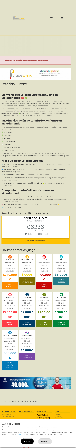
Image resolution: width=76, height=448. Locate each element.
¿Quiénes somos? (7, 414)
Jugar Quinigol (61, 281)
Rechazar (45, 441)
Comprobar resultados (36, 241)
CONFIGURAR (21, 434)
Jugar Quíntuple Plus (27, 281)
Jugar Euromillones (27, 323)
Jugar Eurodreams (27, 356)
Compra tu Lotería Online (12, 207)
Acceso (55, 18)
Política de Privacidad (61, 418)
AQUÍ (63, 434)
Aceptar (27, 441)
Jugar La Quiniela (44, 286)
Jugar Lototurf (10, 286)
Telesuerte (58, 414)
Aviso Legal (58, 416)
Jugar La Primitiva (61, 323)
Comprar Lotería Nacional (10, 365)
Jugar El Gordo (10, 323)
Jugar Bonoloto (44, 323)
